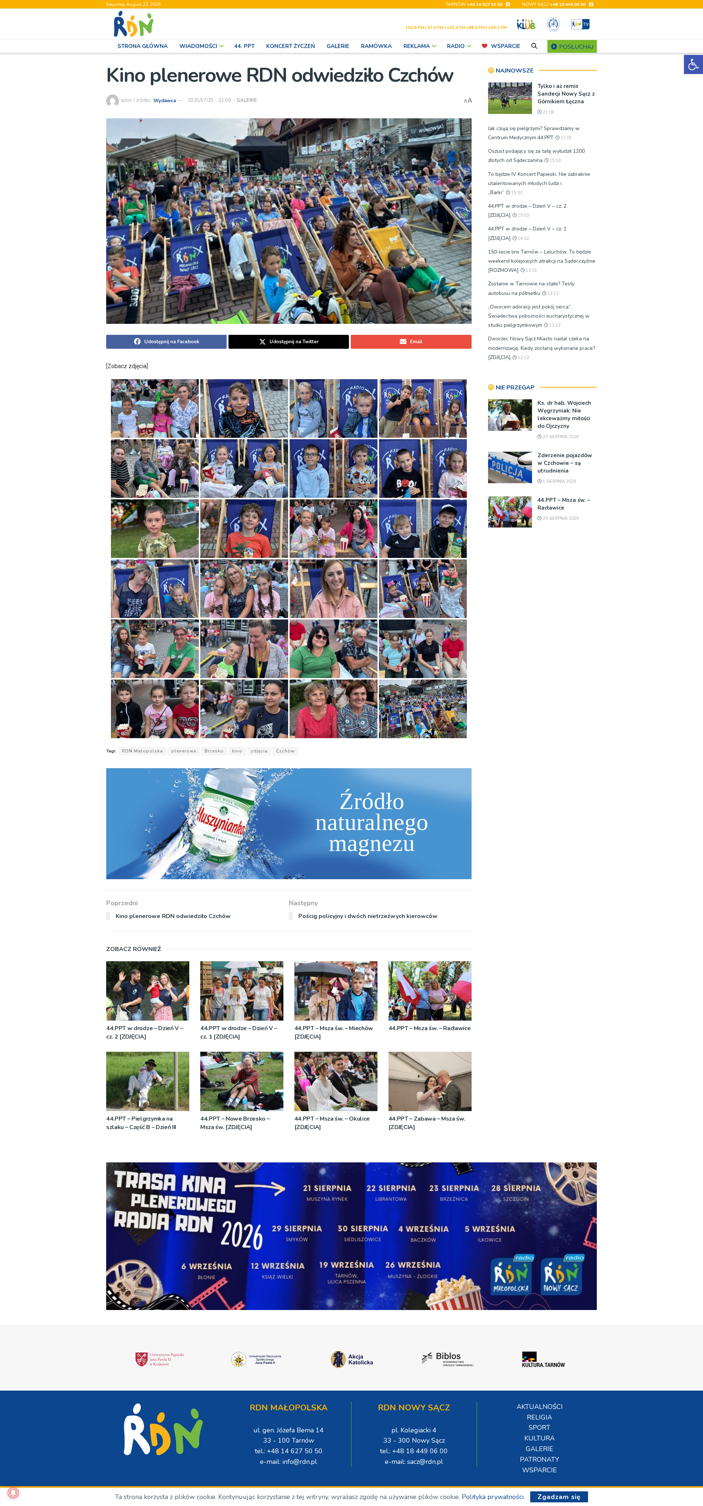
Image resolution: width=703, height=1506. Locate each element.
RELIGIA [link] (539, 1417)
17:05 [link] (565, 138)
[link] (693, 64)
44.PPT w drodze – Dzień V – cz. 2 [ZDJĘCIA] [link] (144, 1032)
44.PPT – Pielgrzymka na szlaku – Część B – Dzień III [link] (141, 1123)
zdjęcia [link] (259, 751)
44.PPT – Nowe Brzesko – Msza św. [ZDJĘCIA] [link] (235, 1123)
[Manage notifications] (13, 1493)
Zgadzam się (559, 1496)
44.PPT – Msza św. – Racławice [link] (429, 1028)
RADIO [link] (456, 46)
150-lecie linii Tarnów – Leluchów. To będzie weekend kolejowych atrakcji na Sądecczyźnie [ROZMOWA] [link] (541, 261)
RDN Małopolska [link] (142, 751)
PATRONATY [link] (539, 1459)
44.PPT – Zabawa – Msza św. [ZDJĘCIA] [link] (426, 1123)
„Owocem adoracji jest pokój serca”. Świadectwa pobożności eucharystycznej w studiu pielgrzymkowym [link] (538, 316)
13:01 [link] (531, 270)
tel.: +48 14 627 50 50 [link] (289, 1451)
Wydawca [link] (164, 100)
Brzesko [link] (214, 751)
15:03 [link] (554, 160)
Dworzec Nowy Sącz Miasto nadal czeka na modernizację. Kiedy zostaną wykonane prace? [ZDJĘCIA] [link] (541, 347)
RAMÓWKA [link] (376, 46)
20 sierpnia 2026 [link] (560, 437)
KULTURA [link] (539, 1438)
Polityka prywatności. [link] (493, 1496)
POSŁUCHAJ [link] (575, 47)
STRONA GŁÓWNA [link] (143, 46)
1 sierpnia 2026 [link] (559, 481)
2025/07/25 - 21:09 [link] (209, 100)
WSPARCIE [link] (505, 46)
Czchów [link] (285, 751)
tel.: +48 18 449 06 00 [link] (414, 1451)
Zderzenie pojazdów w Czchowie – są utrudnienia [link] (565, 463)
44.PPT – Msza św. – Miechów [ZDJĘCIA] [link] (333, 1032)
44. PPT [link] (244, 46)
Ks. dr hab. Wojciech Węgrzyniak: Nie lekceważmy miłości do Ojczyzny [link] (564, 414)
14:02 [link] (523, 238)
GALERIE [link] (338, 46)
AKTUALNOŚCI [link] (540, 1406)
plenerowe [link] (183, 751)
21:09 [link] (548, 112)
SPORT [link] (539, 1427)
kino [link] (237, 751)
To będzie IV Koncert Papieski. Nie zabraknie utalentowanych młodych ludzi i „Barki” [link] (539, 183)
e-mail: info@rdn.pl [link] (288, 1461)
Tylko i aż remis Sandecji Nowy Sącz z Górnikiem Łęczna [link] (566, 93)
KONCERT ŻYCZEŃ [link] (290, 46)
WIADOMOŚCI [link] (198, 46)
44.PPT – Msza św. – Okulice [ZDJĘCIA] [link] (332, 1123)
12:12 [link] (552, 293)
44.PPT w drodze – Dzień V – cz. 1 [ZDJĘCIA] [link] (238, 1032)
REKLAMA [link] (416, 46)
